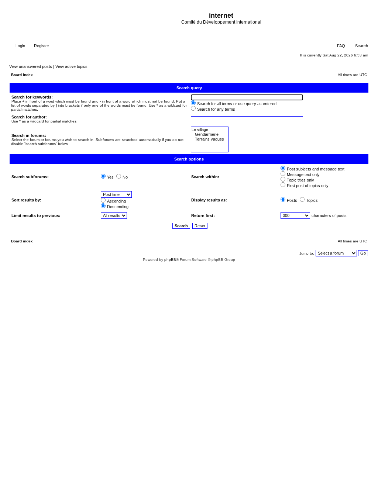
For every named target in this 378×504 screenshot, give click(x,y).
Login (19, 46)
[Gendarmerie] (210, 134)
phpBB (170, 260)
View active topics (71, 66)
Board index (22, 75)
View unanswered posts (30, 66)
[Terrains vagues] (210, 139)
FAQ (340, 46)
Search (361, 46)
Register (41, 46)
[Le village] (210, 129)
